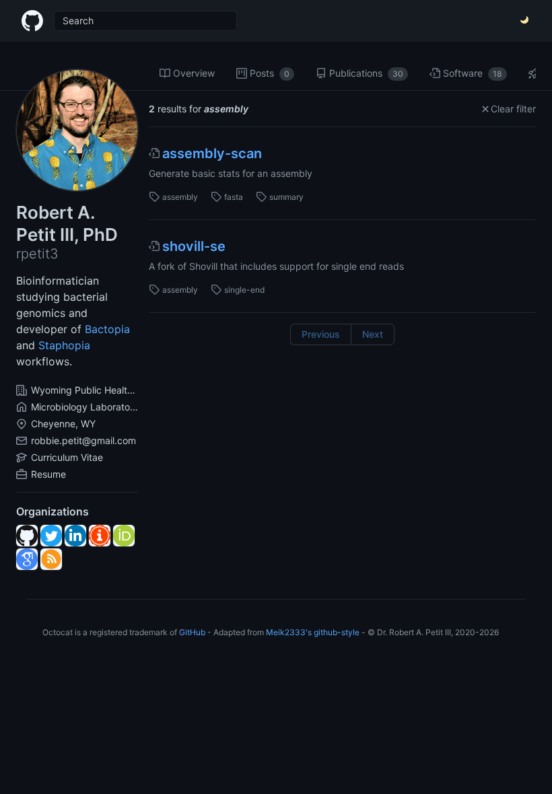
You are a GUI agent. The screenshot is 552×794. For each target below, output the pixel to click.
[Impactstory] (99, 535)
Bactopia (107, 329)
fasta (233, 197)
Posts (269, 73)
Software (472, 73)
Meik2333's (289, 632)
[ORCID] (124, 535)
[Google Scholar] (27, 559)
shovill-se (194, 246)
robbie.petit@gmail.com (83, 440)
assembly (180, 197)
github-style (336, 632)
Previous (321, 334)
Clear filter (513, 108)
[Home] (32, 21)
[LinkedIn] (75, 535)
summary (286, 197)
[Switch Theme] (525, 20)
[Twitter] (51, 535)
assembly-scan (212, 153)
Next (372, 334)
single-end (244, 290)
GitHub (192, 632)
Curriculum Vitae (67, 457)
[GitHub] (27, 535)
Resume (48, 474)
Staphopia (64, 345)
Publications (366, 73)
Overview (194, 73)
